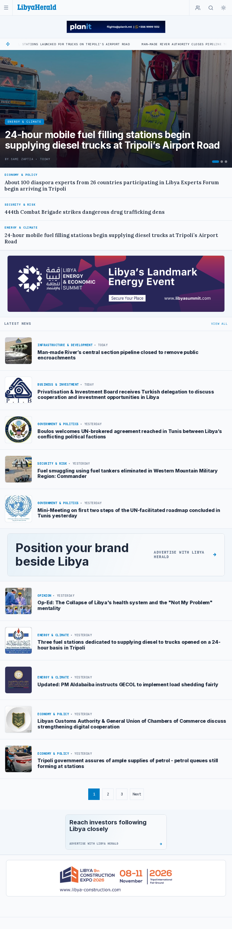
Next (137, 794)
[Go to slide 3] (226, 161)
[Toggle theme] (224, 8)
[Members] (198, 8)
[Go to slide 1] (215, 161)
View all (219, 324)
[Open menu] (6, 7)
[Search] (211, 8)
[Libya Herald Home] (37, 7)
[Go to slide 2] (222, 161)
